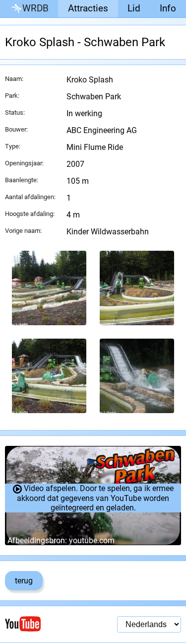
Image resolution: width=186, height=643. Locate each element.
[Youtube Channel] (49, 624)
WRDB (35, 8)
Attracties (88, 8)
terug (24, 580)
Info (168, 8)
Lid (133, 8)
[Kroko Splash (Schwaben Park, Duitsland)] (49, 288)
